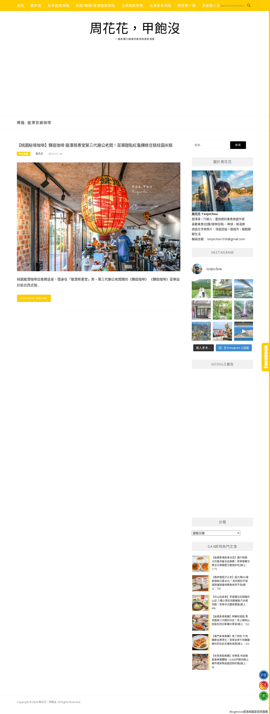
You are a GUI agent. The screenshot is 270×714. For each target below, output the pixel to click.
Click (266, 357)
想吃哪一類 (187, 5)
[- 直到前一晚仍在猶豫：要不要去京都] (222, 309)
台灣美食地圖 (160, 5)
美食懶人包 (211, 5)
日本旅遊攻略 (58, 5)
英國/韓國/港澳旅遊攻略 (95, 5)
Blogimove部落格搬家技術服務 (249, 712)
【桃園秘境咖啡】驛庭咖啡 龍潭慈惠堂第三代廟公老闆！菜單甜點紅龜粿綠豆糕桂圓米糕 (95, 145)
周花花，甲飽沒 (135, 29)
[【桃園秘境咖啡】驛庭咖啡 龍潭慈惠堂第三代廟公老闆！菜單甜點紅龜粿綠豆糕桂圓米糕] (98, 216)
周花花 (39, 153)
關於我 (35, 5)
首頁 (20, 5)
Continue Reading (33, 298)
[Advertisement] (135, 83)
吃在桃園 (23, 153)
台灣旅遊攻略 (132, 5)
